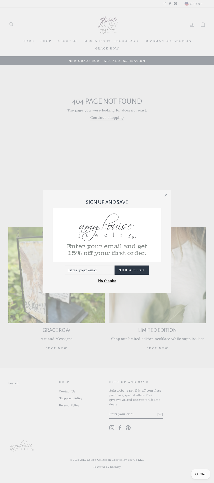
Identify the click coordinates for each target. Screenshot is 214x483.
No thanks (107, 280)
